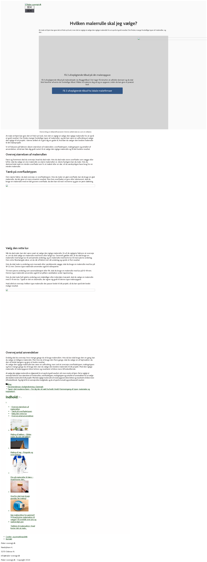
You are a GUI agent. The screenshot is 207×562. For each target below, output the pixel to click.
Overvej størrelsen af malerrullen (20, 408)
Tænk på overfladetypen (22, 411)
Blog (9, 384)
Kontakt (9, 539)
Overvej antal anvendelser (22, 416)
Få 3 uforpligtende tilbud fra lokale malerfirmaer (87, 90)
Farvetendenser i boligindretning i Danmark (25, 387)
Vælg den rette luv (19, 413)
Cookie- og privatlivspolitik (16, 537)
